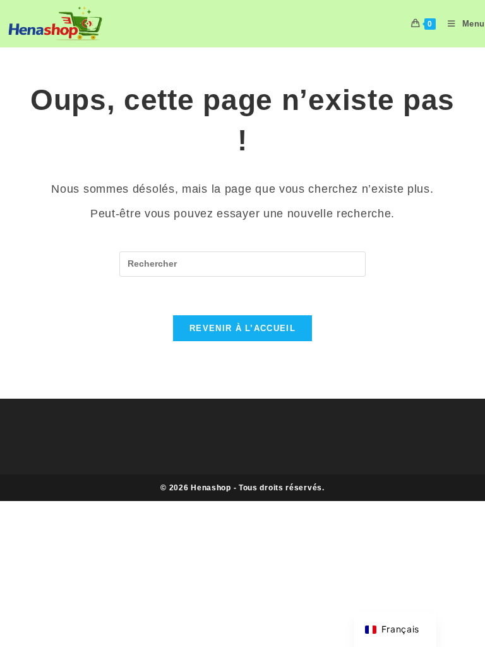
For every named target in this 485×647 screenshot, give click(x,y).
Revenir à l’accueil (242, 328)
